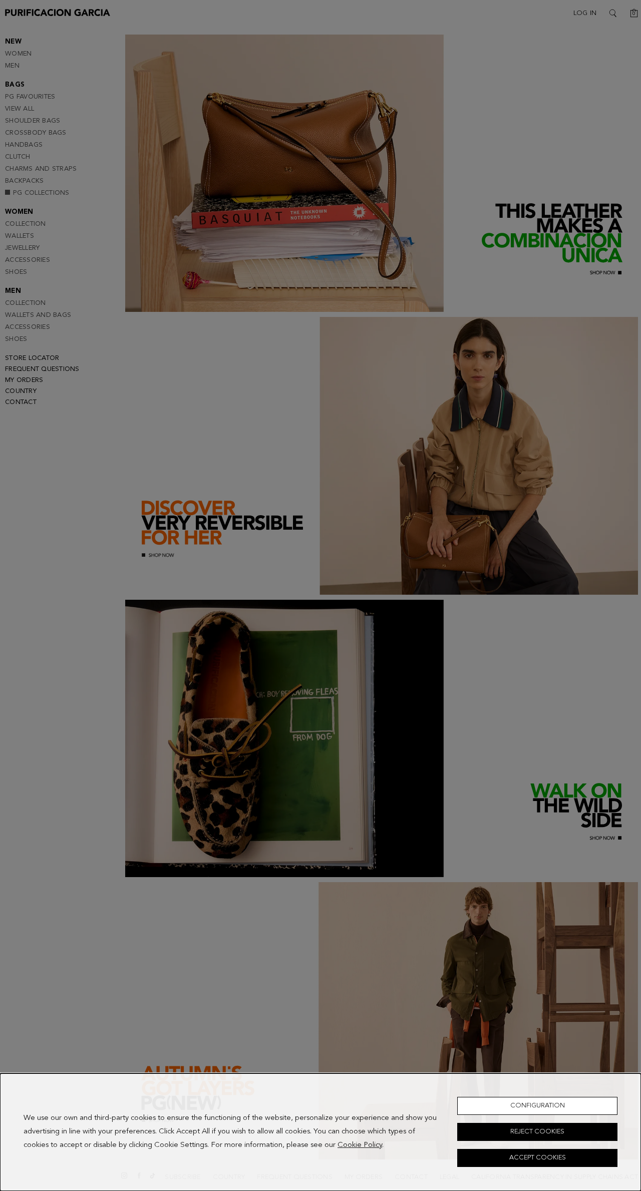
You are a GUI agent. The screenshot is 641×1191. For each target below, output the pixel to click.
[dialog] (320, 1132)
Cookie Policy (360, 1145)
